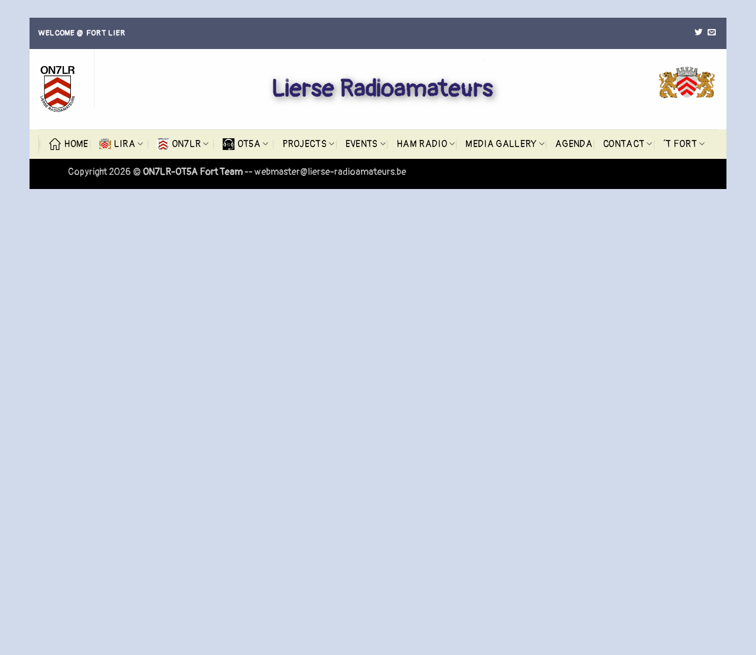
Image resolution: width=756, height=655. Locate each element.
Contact (623, 144)
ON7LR (186, 144)
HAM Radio (421, 144)
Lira (124, 144)
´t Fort (680, 144)
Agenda (573, 144)
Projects (304, 144)
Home (76, 144)
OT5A (248, 144)
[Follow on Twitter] (698, 32)
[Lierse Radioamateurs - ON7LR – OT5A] (57, 89)
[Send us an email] (711, 32)
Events (362, 144)
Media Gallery (500, 144)
